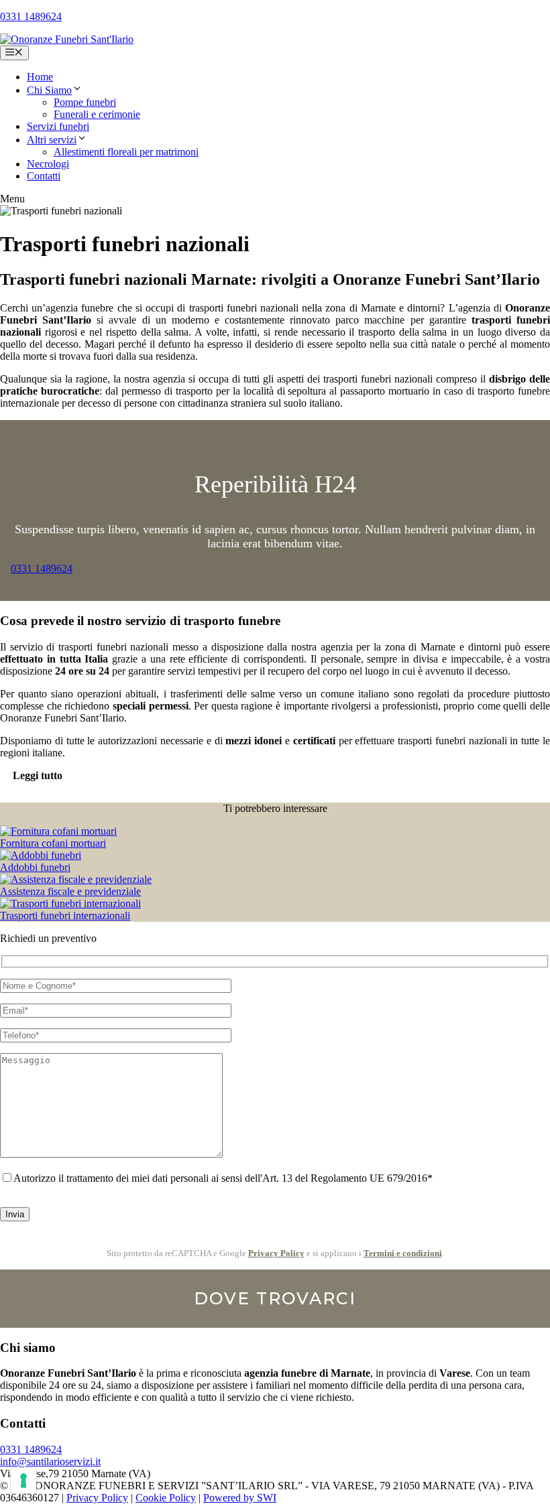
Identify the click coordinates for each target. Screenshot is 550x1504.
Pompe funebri (85, 102)
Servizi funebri (58, 126)
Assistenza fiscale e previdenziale (70, 891)
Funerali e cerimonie (97, 114)
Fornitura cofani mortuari (53, 843)
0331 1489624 (31, 16)
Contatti (43, 176)
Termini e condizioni (403, 1253)
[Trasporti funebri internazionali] (70, 903)
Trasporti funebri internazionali (65, 915)
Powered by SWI (239, 1497)
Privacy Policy (276, 1253)
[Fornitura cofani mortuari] (58, 831)
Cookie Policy (165, 1497)
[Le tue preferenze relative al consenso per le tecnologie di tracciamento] (23, 1480)
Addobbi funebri (35, 867)
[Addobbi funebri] (40, 855)
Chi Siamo (49, 90)
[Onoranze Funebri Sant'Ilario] (66, 39)
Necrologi (48, 163)
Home (40, 76)
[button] (77, 90)
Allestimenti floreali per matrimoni (126, 151)
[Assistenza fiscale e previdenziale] (76, 879)
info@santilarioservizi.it (50, 1461)
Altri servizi (51, 139)
